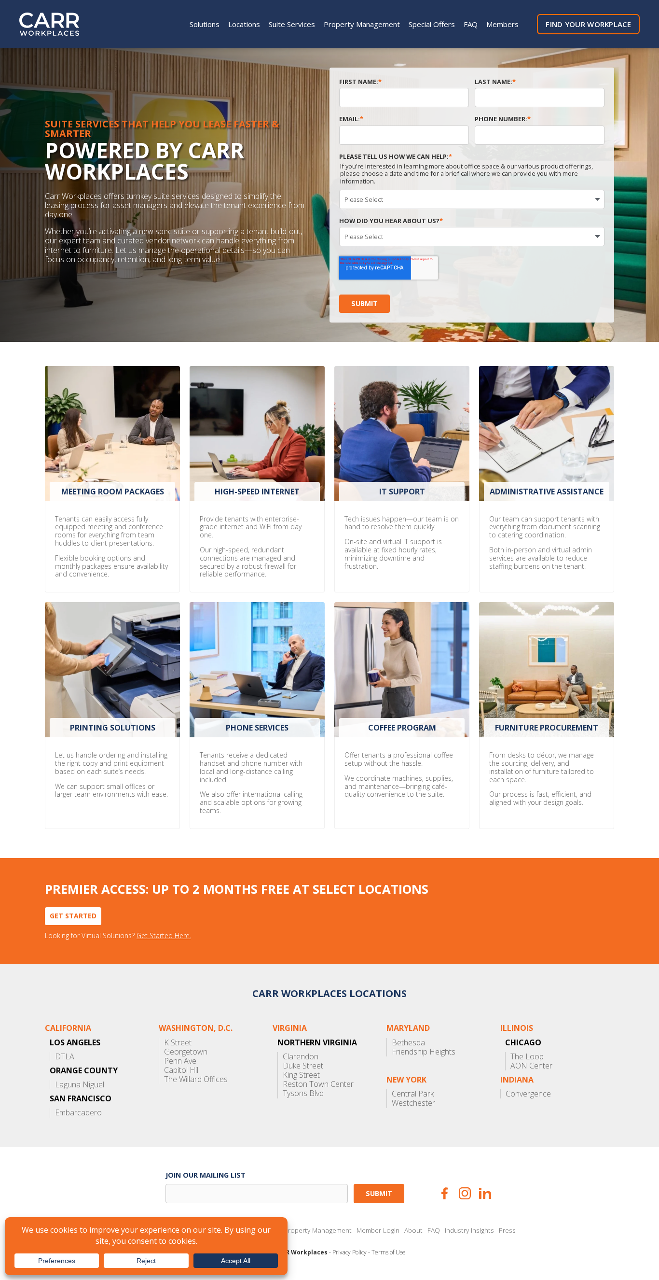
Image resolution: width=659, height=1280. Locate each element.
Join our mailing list (205, 1175)
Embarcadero (78, 1112)
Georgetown (185, 1051)
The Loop (527, 1056)
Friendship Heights (423, 1051)
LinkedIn (485, 1193)
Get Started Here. (164, 936)
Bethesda (408, 1042)
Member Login (378, 1230)
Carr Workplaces (55, 24)
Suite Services (292, 24)
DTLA (64, 1056)
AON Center (531, 1065)
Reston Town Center (318, 1084)
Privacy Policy (349, 1252)
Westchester (413, 1103)
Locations (244, 24)
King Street (301, 1075)
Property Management (362, 24)
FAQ (471, 24)
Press (507, 1230)
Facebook (445, 1193)
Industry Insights (469, 1230)
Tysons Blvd (303, 1093)
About (413, 1230)
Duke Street (303, 1065)
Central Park (413, 1093)
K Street (178, 1042)
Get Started (73, 915)
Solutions (205, 24)
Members (502, 24)
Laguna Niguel (79, 1084)
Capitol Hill (182, 1070)
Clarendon (300, 1056)
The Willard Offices (196, 1079)
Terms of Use (388, 1252)
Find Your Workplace (588, 24)
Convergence (528, 1093)
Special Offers (432, 24)
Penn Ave (180, 1061)
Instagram (465, 1193)
